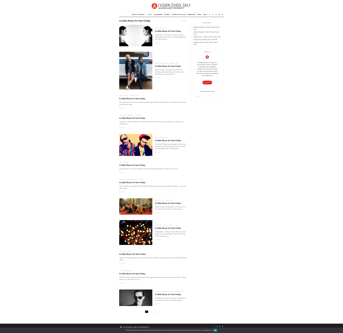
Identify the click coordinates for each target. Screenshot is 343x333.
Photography (130, 115)
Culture (156, 63)
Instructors (121, 95)
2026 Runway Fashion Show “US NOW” (205, 39)
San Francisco (130, 179)
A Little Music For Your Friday (132, 254)
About (205, 14)
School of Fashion (137, 14)
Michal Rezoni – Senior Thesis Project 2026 (207, 37)
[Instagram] (216, 14)
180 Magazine (158, 14)
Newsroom (191, 14)
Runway (167, 14)
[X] (213, 14)
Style (150, 14)
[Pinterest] (219, 14)
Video (136, 179)
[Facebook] (210, 14)
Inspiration (161, 63)
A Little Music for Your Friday (168, 31)
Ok (215, 330)
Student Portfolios (179, 14)
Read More (158, 42)
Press (199, 14)
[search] (219, 97)
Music (156, 28)
